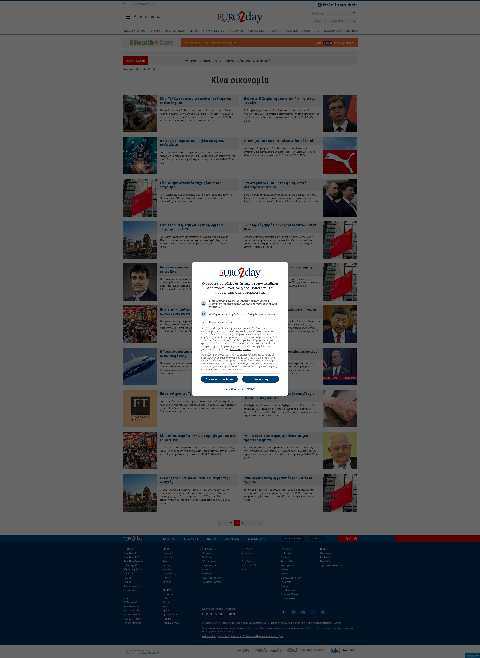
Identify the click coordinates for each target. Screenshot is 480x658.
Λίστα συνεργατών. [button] (240, 349)
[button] (240, 322)
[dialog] (240, 329)
